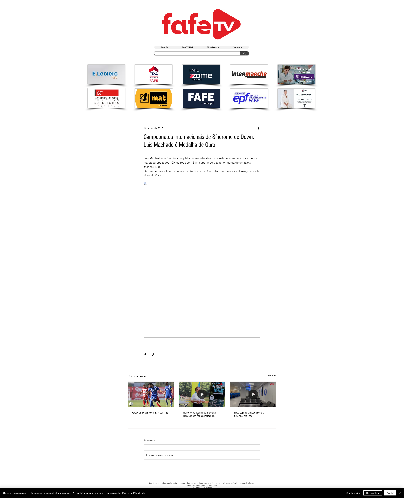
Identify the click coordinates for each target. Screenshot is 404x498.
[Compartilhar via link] (152, 354)
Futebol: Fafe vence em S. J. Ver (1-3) (150, 412)
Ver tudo (271, 375)
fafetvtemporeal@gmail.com (205, 485)
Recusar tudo (373, 493)
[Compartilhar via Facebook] (145, 354)
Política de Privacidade (133, 493)
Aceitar (390, 493)
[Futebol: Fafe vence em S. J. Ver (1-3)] (151, 394)
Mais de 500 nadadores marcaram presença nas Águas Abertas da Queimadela (199, 414)
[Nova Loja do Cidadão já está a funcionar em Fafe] (253, 394)
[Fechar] (400, 492)
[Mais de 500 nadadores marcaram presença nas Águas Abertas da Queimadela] (202, 394)
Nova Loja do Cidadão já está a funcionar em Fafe (249, 414)
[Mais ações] (258, 128)
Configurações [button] (353, 493)
